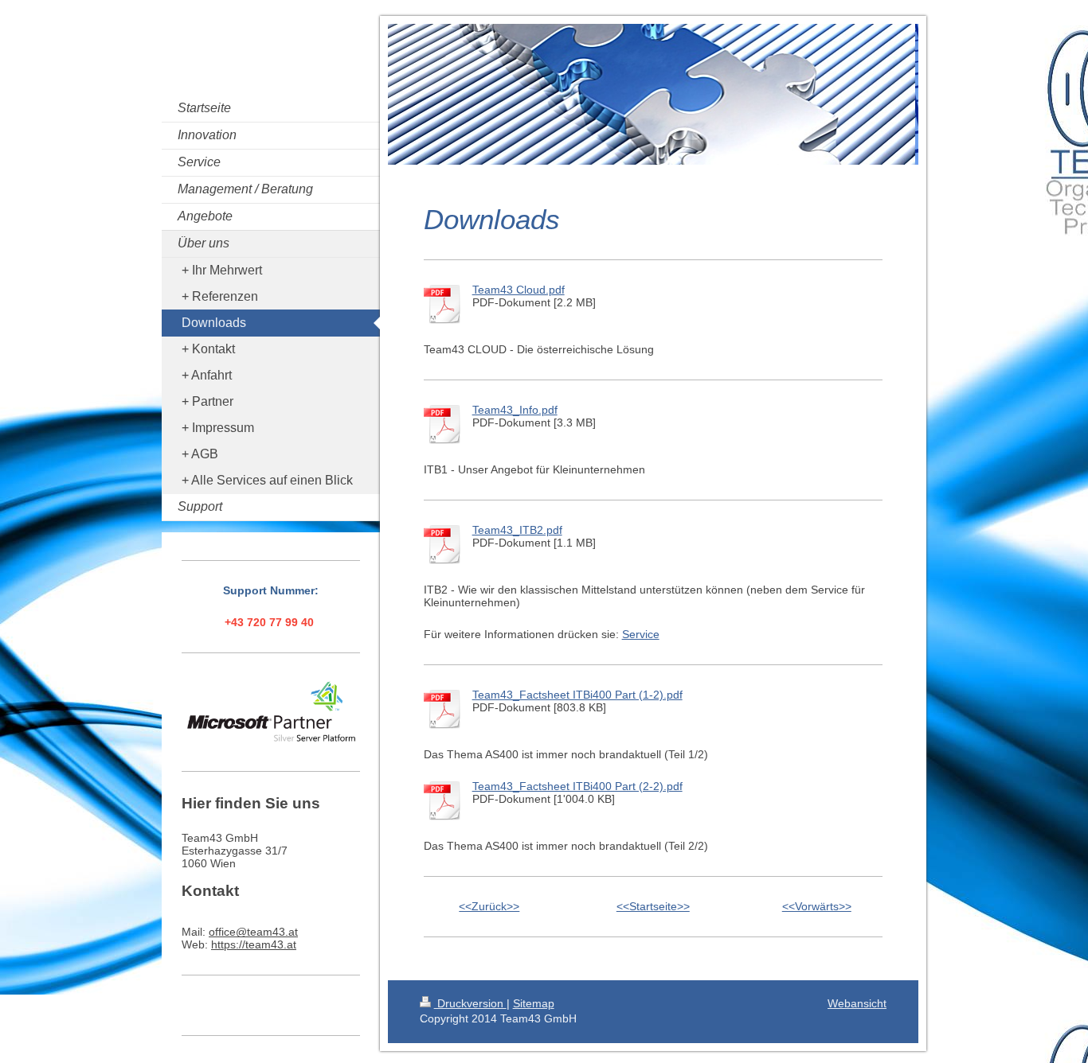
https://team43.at (253, 944)
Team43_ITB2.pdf (517, 530)
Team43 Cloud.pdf (518, 289)
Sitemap (533, 1003)
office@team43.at (253, 931)
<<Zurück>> (489, 906)
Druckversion (470, 1003)
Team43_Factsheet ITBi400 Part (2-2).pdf (577, 786)
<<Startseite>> (653, 906)
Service (640, 634)
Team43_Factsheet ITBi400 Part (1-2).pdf (577, 694)
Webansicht (857, 1003)
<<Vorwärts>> (816, 906)
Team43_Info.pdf (515, 409)
